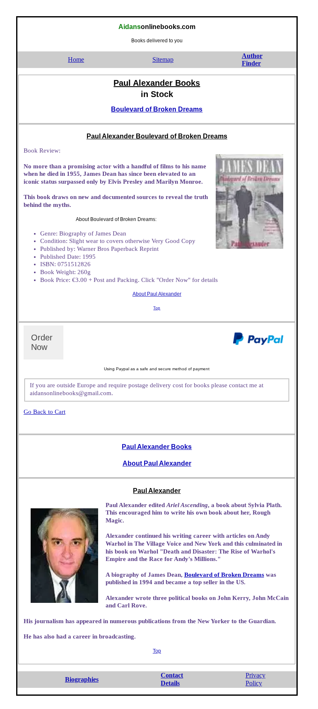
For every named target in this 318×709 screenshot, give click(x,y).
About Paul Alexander (156, 294)
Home (76, 59)
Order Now (42, 342)
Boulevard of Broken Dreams (156, 109)
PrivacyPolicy (255, 679)
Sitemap (162, 59)
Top (156, 308)
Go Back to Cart (44, 411)
